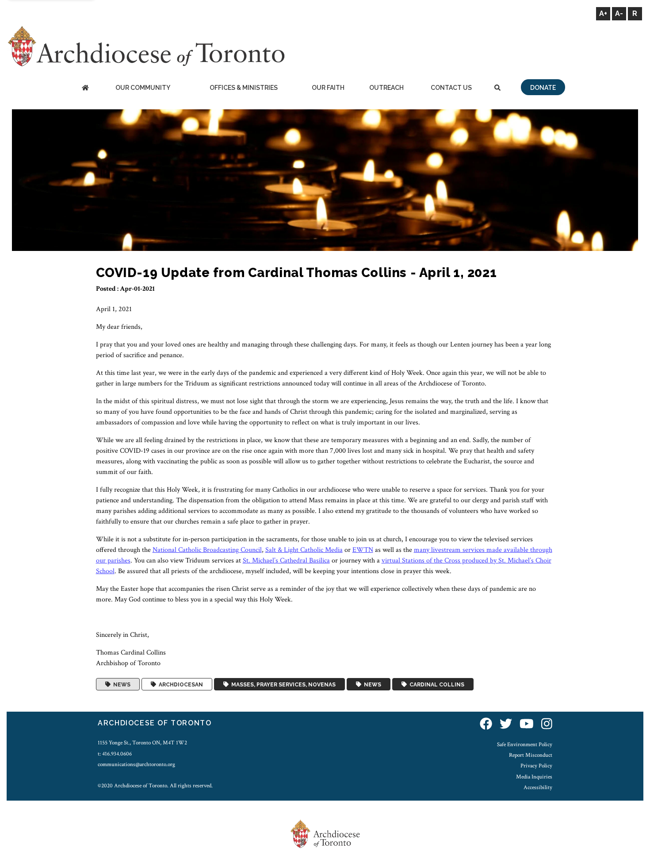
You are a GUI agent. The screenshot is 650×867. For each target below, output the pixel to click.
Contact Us (451, 87)
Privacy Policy (536, 765)
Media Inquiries (534, 776)
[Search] (497, 88)
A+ (603, 13)
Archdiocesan (179, 684)
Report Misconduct (530, 755)
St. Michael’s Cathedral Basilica (286, 560)
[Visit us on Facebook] (486, 724)
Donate (543, 87)
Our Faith (328, 87)
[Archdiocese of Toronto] (146, 45)
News (120, 684)
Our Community (142, 87)
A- (619, 13)
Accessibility (538, 787)
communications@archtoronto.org (136, 764)
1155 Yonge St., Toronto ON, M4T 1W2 (142, 742)
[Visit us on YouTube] (527, 724)
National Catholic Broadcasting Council (207, 550)
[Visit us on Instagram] (546, 724)
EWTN (362, 550)
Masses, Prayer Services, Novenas (282, 684)
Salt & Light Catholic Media (304, 550)
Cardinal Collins (435, 684)
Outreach (386, 87)
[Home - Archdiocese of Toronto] (85, 88)
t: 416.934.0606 (115, 753)
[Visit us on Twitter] (506, 724)
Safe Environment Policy (524, 744)
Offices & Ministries (244, 87)
